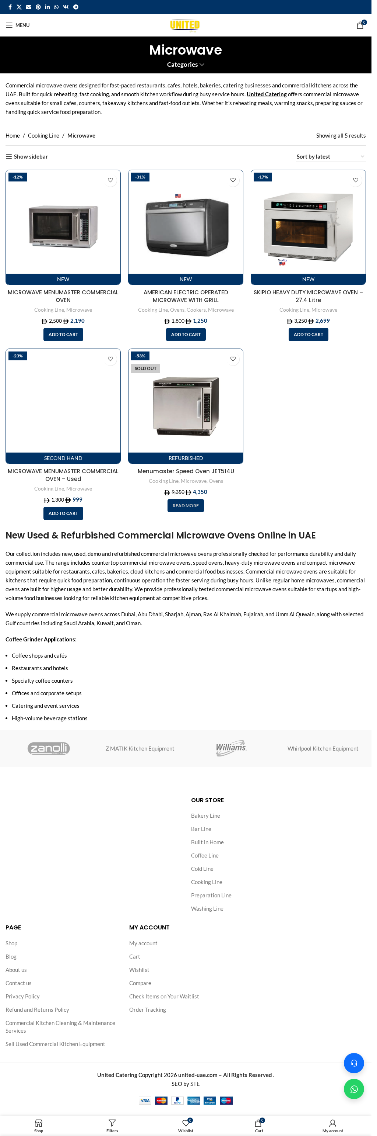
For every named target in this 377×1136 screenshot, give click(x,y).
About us (16, 969)
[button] (63, 334)
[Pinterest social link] (38, 7)
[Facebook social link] (10, 7)
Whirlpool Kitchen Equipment (323, 748)
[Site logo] (186, 24)
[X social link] (19, 7)
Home (13, 135)
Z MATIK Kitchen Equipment (140, 748)
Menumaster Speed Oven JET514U (186, 471)
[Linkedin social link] (47, 7)
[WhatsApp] (354, 1089)
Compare (140, 983)
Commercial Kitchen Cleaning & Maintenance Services (60, 1026)
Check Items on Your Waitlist (164, 996)
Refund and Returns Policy (37, 1009)
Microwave (79, 309)
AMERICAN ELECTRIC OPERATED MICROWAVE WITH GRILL (186, 296)
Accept (344, 1122)
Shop (11, 943)
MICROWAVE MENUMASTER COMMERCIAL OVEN (63, 296)
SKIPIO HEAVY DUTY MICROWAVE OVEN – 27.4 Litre (308, 296)
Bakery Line (205, 815)
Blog (11, 956)
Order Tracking (147, 1009)
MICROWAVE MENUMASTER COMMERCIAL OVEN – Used (63, 475)
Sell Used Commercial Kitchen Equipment (55, 1043)
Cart (134, 956)
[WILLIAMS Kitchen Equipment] (231, 748)
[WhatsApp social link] (56, 7)
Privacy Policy (23, 996)
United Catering (267, 94)
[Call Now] (354, 1063)
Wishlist (139, 969)
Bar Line (201, 828)
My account (143, 943)
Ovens (177, 309)
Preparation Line (211, 895)
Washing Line (207, 908)
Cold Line (202, 868)
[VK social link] (66, 7)
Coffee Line (205, 855)
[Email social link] (29, 7)
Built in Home (207, 842)
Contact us (19, 983)
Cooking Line (43, 135)
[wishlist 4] (110, 180)
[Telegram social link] (76, 7)
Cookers (196, 309)
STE (195, 1083)
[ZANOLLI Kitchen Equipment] (48, 748)
